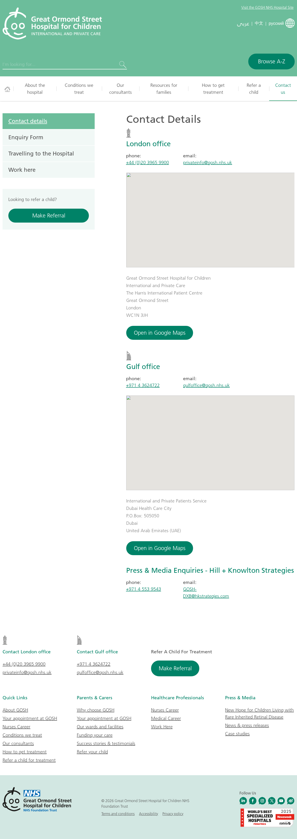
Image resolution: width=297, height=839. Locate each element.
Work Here (162, 726)
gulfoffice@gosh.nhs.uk (206, 385)
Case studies (237, 733)
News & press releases (247, 725)
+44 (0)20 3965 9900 (147, 162)
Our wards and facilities (100, 726)
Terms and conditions (118, 813)
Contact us (283, 88)
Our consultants (120, 88)
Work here (22, 169)
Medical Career (166, 718)
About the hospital (35, 88)
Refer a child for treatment (29, 760)
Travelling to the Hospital (41, 153)
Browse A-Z (271, 61)
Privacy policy (172, 813)
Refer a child (254, 88)
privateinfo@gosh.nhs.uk (207, 162)
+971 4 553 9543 (143, 589)
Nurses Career (16, 726)
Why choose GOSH (95, 710)
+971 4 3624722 (143, 385)
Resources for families (163, 88)
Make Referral (48, 215)
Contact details (27, 120)
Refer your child (92, 752)
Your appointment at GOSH (30, 718)
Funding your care (95, 735)
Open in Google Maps (159, 332)
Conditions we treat (79, 88)
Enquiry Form (25, 137)
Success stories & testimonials (106, 743)
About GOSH (15, 710)
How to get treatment (213, 88)
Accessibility (148, 813)
